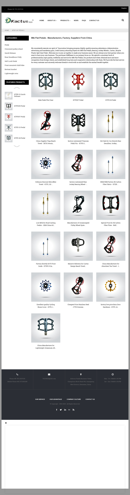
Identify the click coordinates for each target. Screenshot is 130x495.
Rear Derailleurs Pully (13, 57)
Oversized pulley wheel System (14, 49)
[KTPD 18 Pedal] (110, 82)
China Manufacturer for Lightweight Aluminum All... (46, 346)
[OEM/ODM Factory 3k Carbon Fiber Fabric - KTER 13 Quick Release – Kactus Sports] (110, 164)
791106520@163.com (49, 379)
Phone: (10, 9)
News (76, 20)
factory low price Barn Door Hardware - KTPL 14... (111, 305)
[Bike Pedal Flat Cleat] (45, 82)
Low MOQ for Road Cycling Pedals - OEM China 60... (45, 224)
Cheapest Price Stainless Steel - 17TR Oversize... (78, 305)
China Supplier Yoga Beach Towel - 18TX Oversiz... (46, 142)
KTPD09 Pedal (19, 106)
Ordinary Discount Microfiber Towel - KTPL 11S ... (45, 183)
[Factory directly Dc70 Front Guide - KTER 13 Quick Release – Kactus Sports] (45, 246)
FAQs (84, 20)
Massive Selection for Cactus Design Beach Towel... (78, 265)
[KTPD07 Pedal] (78, 82)
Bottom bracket (11, 69)
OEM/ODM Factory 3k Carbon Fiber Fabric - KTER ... (110, 183)
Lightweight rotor (11, 73)
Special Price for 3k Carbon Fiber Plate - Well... (110, 224)
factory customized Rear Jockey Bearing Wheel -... (78, 183)
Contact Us (94, 20)
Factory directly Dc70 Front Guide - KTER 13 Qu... (46, 265)
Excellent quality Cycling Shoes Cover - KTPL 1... (46, 305)
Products (64, 20)
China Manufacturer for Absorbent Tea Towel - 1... (111, 265)
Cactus (112, 50)
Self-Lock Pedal (11, 61)
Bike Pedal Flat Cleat (45, 100)
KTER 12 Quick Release (19, 95)
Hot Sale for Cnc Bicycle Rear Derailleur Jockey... (110, 142)
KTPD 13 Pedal (19, 127)
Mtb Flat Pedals (18, 30)
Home (41, 20)
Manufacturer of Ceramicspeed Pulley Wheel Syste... (78, 224)
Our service (40, 399)
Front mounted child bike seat (14, 65)
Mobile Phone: (12, 381)
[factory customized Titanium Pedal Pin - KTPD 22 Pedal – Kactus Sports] (78, 123)
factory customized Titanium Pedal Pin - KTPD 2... (78, 142)
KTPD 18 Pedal (19, 138)
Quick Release (10, 53)
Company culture (74, 399)
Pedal (7, 45)
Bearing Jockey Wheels (100, 50)
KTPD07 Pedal (19, 117)
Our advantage (56, 399)
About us (51, 20)
